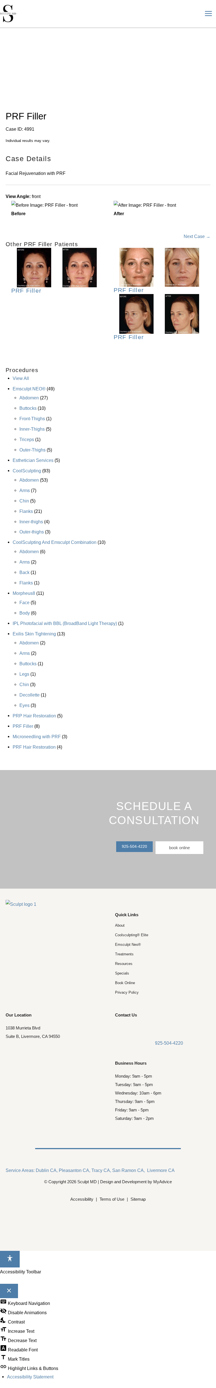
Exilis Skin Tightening (34, 633)
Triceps (26, 439)
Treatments (124, 954)
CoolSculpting (27, 470)
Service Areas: (20, 1170)
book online (179, 847)
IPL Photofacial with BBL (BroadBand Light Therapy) (65, 623)
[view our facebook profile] (119, 1028)
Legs (24, 674)
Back (24, 572)
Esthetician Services (33, 460)
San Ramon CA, (128, 1170)
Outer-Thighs (32, 449)
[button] (134, 846)
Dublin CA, (47, 1170)
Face (24, 602)
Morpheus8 (24, 593)
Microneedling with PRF (37, 736)
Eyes (24, 705)
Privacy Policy (127, 992)
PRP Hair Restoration (34, 715)
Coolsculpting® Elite (131, 935)
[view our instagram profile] (129, 1028)
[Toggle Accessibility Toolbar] (10, 1259)
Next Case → (197, 236)
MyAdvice (162, 1182)
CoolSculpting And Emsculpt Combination (54, 542)
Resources (123, 964)
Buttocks (28, 408)
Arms (24, 490)
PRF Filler (23, 726)
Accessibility (81, 1199)
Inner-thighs (31, 521)
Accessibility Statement (30, 1376)
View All (21, 378)
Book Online (125, 983)
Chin (24, 500)
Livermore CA (161, 1170)
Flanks (26, 511)
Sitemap (138, 1199)
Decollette (29, 694)
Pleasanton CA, (74, 1170)
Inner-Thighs (32, 428)
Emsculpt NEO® (29, 388)
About (120, 925)
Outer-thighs (31, 531)
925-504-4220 (134, 846)
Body (24, 612)
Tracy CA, (101, 1170)
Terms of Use (112, 1199)
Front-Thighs (32, 418)
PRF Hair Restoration (34, 746)
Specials (122, 973)
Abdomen (29, 397)
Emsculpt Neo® (128, 944)
